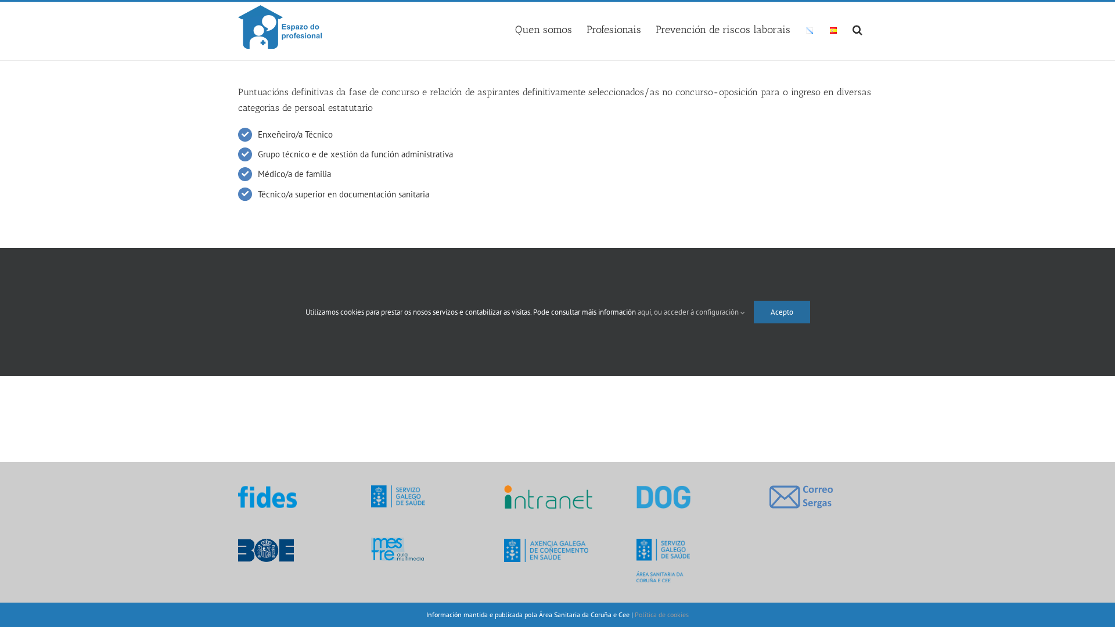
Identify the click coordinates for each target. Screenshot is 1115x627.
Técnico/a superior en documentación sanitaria (343, 194)
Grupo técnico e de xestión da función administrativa (355, 154)
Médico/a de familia (294, 173)
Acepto (782, 312)
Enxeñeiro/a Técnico (295, 134)
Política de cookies (662, 614)
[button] (857, 27)
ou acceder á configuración (697, 312)
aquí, (646, 312)
